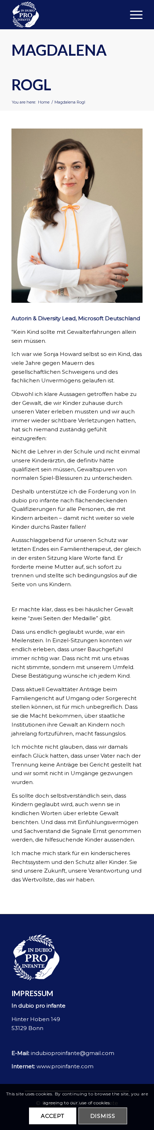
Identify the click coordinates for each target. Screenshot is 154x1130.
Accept (52, 1116)
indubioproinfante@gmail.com (72, 1053)
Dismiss (102, 1116)
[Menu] (133, 14)
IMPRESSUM (32, 993)
